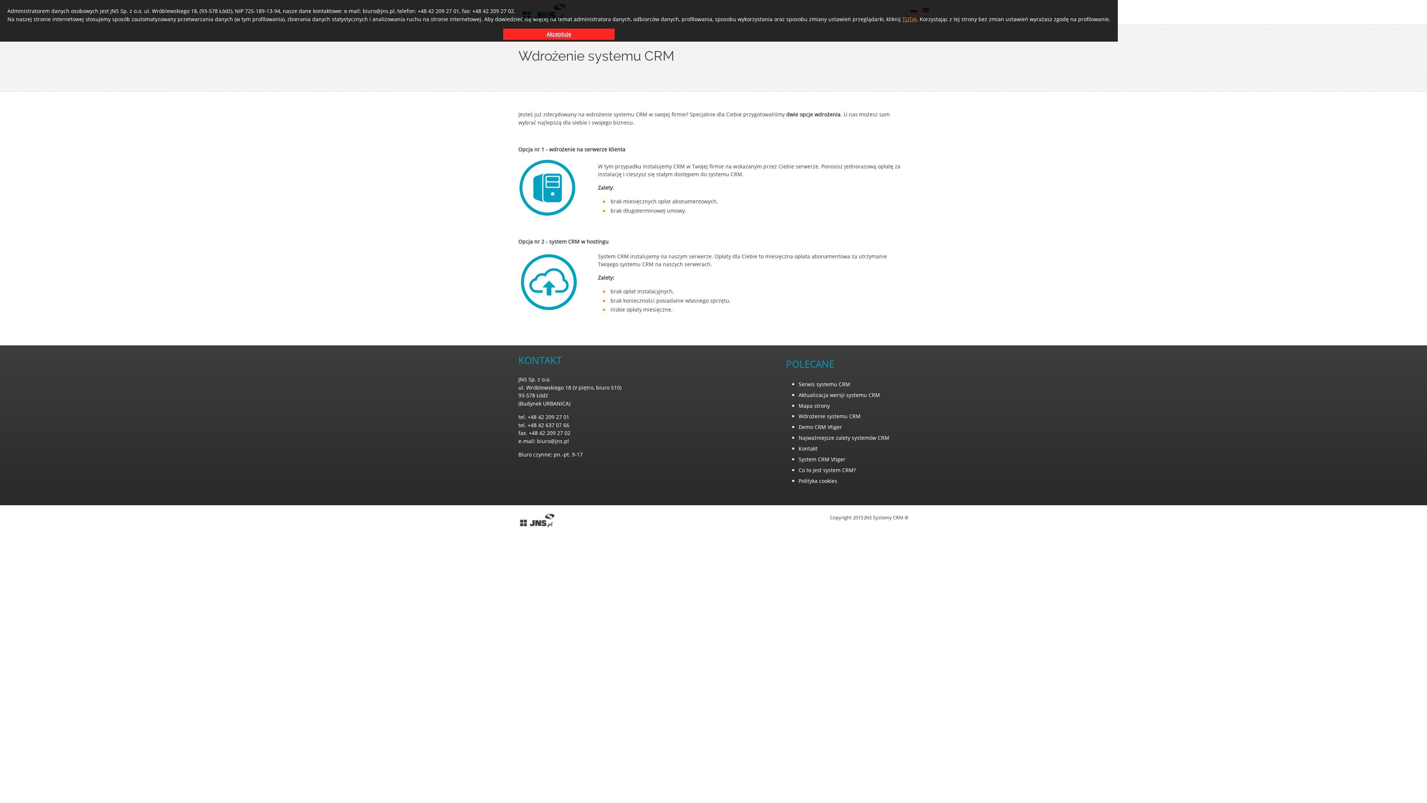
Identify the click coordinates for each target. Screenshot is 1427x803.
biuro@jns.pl (553, 441)
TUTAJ (909, 19)
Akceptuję (559, 34)
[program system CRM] (537, 526)
